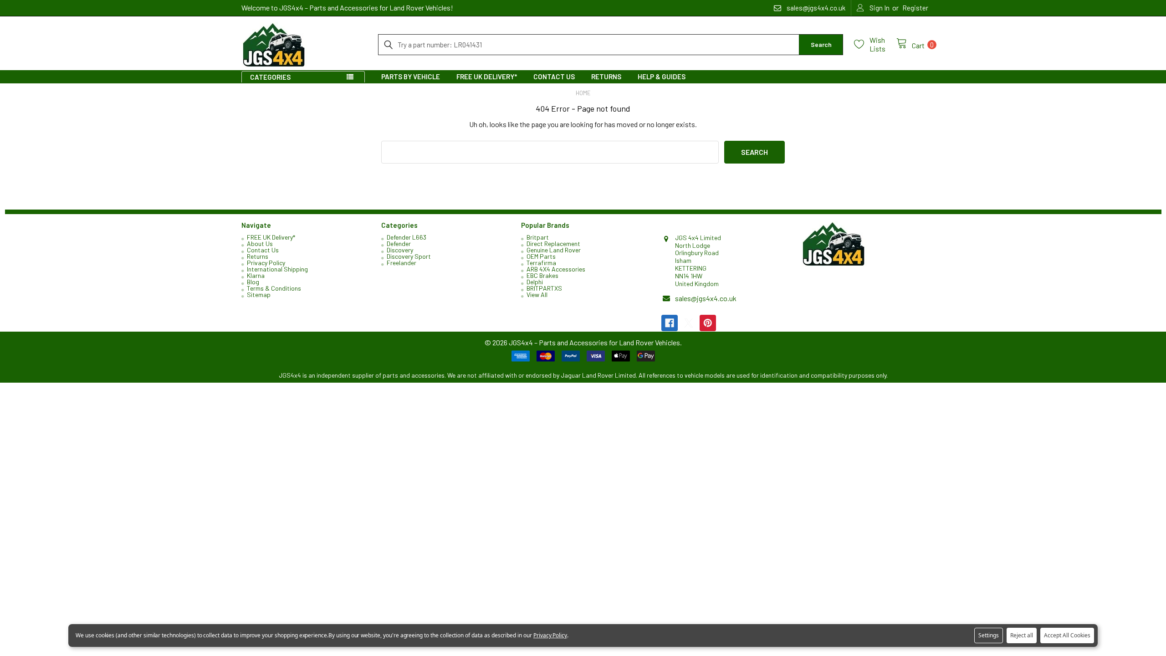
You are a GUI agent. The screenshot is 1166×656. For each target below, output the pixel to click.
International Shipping (277, 269)
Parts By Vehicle (410, 76)
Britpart (538, 237)
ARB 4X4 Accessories (556, 269)
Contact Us (554, 76)
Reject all (1021, 635)
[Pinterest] (708, 323)
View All (537, 294)
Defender (399, 243)
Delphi (535, 282)
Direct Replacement (553, 243)
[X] (688, 323)
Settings (988, 635)
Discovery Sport (409, 256)
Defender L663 (406, 237)
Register (915, 8)
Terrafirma (541, 262)
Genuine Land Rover (554, 250)
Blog (253, 282)
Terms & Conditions (274, 288)
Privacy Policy (266, 262)
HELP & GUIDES (661, 76)
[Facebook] (669, 323)
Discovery (400, 250)
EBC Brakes (542, 275)
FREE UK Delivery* (486, 76)
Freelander (401, 262)
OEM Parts (541, 256)
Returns (606, 76)
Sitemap (259, 294)
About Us (260, 243)
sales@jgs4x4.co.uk (705, 298)
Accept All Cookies (1067, 635)
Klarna (256, 275)
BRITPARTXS (544, 288)
